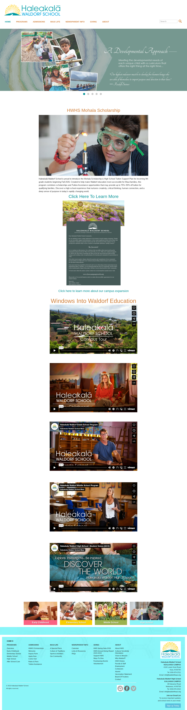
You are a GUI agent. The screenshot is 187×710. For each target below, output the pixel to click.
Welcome (31, 651)
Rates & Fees (33, 662)
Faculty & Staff (120, 664)
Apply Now (32, 656)
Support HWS (99, 656)
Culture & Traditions (57, 651)
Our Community (56, 656)
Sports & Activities (56, 654)
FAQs (74, 654)
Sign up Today (173, 706)
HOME (8, 22)
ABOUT (105, 22)
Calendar (75, 648)
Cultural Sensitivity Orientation (122, 652)
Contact (118, 679)
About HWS (119, 648)
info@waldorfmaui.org (172, 675)
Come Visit (32, 659)
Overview (10, 648)
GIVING (93, 22)
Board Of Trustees (122, 677)
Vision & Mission (121, 656)
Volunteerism (98, 664)
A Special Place (56, 648)
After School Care (13, 662)
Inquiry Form (33, 654)
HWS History (120, 661)
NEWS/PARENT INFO (75, 22)
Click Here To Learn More (94, 196)
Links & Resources (79, 651)
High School (11, 659)
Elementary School (14, 654)
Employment (119, 666)
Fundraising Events (101, 661)
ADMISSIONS (39, 22)
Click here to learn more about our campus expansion (93, 291)
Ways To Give (99, 658)
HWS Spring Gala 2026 (102, 648)
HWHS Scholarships (36, 648)
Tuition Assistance (35, 664)
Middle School (12, 656)
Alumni (117, 672)
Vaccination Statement (123, 674)
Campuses (119, 669)
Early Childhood (13, 651)
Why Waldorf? (120, 658)
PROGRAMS (21, 22)
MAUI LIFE (55, 22)
